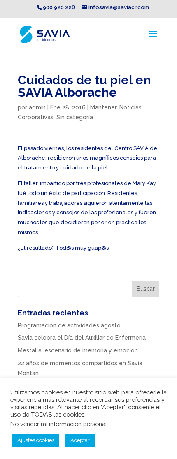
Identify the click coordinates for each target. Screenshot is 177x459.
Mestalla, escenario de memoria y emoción (78, 350)
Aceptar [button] (80, 440)
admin (37, 107)
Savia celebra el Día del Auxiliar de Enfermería (82, 337)
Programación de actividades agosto (69, 325)
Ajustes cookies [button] (35, 440)
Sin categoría (74, 117)
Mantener (103, 107)
